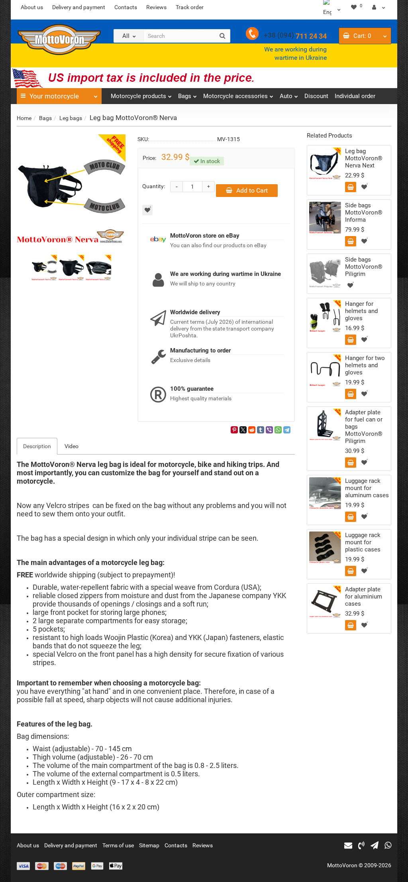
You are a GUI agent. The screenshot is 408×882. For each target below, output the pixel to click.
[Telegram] (286, 429)
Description (37, 446)
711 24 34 (295, 36)
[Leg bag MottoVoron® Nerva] (71, 188)
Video (71, 446)
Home (24, 118)
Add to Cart (252, 190)
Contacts (125, 7)
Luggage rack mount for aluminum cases (367, 488)
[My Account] (378, 7)
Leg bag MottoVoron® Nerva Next (363, 158)
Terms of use (118, 845)
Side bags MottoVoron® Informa (363, 212)
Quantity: (153, 186)
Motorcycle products (138, 96)
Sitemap (149, 845)
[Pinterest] (234, 429)
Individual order (355, 96)
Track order (190, 7)
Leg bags (70, 118)
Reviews (156, 7)
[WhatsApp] (278, 429)
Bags (184, 96)
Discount (316, 96)
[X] (243, 429)
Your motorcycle (54, 96)
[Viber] (269, 429)
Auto (286, 96)
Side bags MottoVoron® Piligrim (363, 267)
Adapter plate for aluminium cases (363, 596)
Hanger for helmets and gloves (361, 311)
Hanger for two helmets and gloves (365, 365)
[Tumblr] (260, 429)
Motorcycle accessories (235, 96)
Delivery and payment (78, 7)
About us (32, 7)
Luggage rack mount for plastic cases (363, 542)
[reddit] (251, 429)
